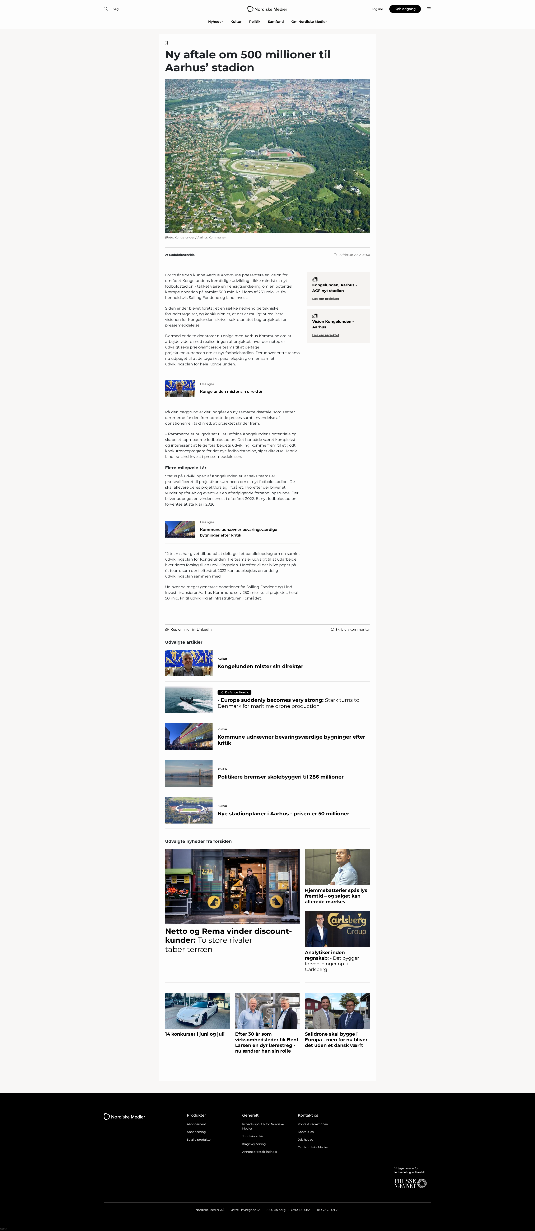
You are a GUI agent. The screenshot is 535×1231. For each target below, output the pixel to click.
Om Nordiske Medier (309, 22)
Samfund (276, 22)
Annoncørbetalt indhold (259, 1152)
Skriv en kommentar (352, 630)
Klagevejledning (254, 1144)
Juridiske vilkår (253, 1136)
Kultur (236, 22)
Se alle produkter (199, 1139)
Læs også (207, 384)
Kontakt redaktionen (313, 1124)
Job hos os (305, 1139)
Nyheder (215, 22)
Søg (116, 9)
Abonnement (196, 1124)
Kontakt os (306, 1132)
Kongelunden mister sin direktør (231, 391)
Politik (254, 22)
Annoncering (196, 1132)
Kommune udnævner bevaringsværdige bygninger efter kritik (238, 532)
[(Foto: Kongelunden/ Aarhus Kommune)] (267, 156)
